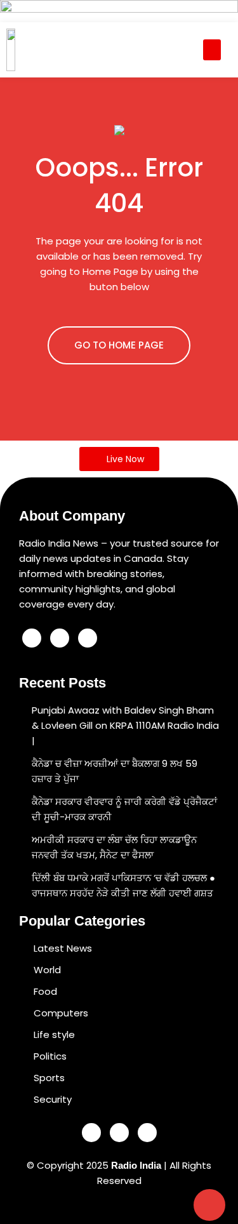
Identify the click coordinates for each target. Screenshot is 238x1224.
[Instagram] (87, 638)
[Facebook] (31, 638)
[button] (212, 49)
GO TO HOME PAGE (119, 345)
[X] (59, 638)
